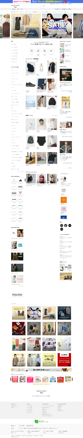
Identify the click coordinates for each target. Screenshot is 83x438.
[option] (26, 25)
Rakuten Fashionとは (45, 407)
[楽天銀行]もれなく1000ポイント (55, 3)
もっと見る (21, 285)
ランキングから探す (14, 53)
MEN (18, 9)
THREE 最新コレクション (36, 11)
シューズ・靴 (13, 90)
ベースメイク (13, 128)
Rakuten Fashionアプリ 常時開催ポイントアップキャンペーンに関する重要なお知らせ (65, 247)
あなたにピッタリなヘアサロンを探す (17, 431)
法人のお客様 (44, 412)
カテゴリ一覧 (21, 171)
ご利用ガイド (44, 409)
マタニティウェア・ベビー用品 (16, 113)
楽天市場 (69, 3)
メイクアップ (13, 131)
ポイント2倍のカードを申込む (48, 431)
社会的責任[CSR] (36, 435)
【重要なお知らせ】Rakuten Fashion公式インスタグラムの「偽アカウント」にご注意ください (66, 256)
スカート (12, 81)
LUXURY (12, 407)
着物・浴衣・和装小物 (15, 122)
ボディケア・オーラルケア (15, 137)
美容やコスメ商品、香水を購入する (34, 431)
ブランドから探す (14, 47)
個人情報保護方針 (18, 435)
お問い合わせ (44, 410)
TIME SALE (62, 195)
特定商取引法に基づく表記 (46, 414)
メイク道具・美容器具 (15, 145)
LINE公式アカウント (61, 410)
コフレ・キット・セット (15, 148)
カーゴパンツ (54, 11)
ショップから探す (14, 50)
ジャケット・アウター (15, 72)
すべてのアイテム (14, 61)
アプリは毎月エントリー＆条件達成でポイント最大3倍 (63, 9)
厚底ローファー (48, 11)
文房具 (12, 163)
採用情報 (41, 435)
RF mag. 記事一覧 (69, 117)
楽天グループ (64, 3)
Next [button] (72, 26)
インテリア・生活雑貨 (15, 154)
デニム (43, 11)
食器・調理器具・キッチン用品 (16, 151)
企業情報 (12, 435)
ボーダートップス (28, 11)
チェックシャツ (60, 11)
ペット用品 (13, 166)
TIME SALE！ (63, 204)
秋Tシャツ (22, 11)
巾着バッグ (66, 11)
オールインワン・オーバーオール (16, 84)
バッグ (12, 87)
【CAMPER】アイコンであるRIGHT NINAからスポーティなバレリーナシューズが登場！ (66, 184)
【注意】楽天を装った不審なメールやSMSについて (41, 384)
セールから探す (14, 44)
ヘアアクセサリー (14, 110)
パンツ (12, 75)
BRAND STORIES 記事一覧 (67, 163)
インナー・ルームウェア (15, 93)
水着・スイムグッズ (14, 119)
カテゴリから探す (29, 409)
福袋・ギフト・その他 (15, 169)
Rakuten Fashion (20, 6)
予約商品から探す (14, 58)
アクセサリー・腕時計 (15, 102)
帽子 (12, 107)
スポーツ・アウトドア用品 (15, 160)
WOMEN (14, 9)
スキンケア (13, 125)
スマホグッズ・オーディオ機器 (16, 157)
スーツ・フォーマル (14, 116)
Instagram (59, 409)
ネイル (12, 134)
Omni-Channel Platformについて (47, 415)
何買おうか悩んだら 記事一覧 (67, 136)
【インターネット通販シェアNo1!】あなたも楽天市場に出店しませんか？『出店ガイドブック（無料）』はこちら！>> (38, 428)
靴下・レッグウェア (14, 96)
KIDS (22, 9)
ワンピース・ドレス (14, 78)
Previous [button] (11, 26)
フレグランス (13, 142)
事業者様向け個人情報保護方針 (27, 435)
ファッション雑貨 (14, 99)
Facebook (59, 407)
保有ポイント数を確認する (63, 431)
